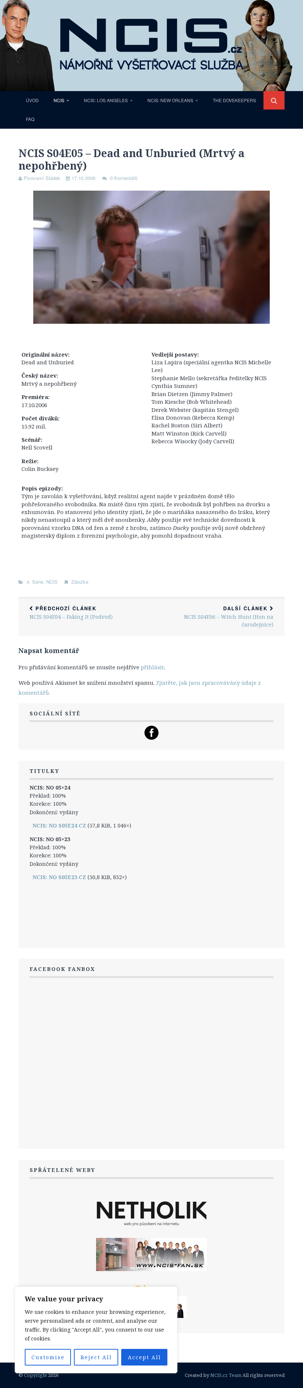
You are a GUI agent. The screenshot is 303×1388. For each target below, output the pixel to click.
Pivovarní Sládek (42, 177)
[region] (96, 1330)
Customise (48, 1357)
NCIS (59, 100)
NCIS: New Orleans (170, 100)
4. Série (35, 581)
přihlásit (152, 667)
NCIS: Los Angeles (106, 100)
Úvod (32, 100)
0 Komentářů (123, 177)
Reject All (96, 1357)
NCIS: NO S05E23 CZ (59, 877)
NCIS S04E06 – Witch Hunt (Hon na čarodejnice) (228, 616)
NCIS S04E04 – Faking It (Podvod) (71, 613)
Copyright (35, 1375)
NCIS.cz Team (225, 1375)
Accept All (144, 1357)
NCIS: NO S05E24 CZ (59, 825)
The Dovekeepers (234, 100)
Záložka (79, 581)
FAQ (30, 119)
